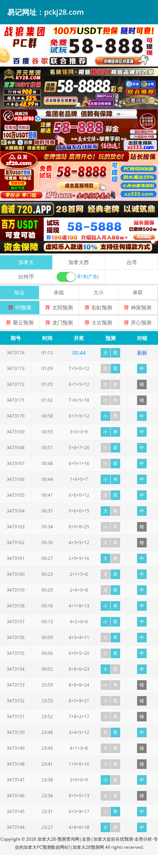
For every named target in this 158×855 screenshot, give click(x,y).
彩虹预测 (101, 307)
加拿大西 (78, 262)
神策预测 (141, 307)
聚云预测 (23, 322)
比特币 (26, 276)
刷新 (142, 352)
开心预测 (141, 322)
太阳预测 (62, 307)
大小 (98, 292)
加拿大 (26, 262)
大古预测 (101, 322)
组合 (19, 292)
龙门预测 (62, 322)
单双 (138, 292)
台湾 (131, 262)
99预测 (23, 307)
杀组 (59, 292)
